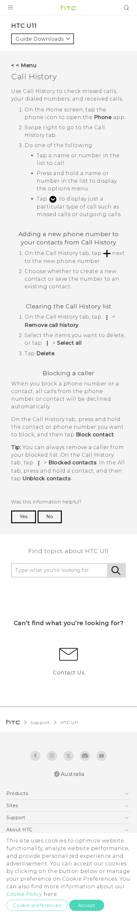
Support (40, 722)
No (49, 516)
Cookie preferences (37, 905)
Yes (23, 516)
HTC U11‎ (69, 722)
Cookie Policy (24, 894)
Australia (72, 774)
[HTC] (68, 7)
